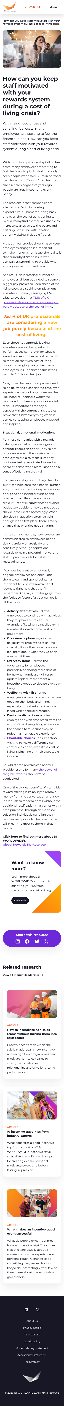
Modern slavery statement (32, 1348)
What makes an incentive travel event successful (31, 1231)
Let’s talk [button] (20, 900)
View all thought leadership (21, 975)
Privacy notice (32, 1327)
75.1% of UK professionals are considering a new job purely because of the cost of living (30, 302)
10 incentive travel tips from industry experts (28, 1133)
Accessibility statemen (31, 1355)
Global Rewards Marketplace (24, 844)
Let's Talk (30, 7)
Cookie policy (32, 1341)
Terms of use (32, 1334)
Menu (53, 7)
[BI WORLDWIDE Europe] (9, 7)
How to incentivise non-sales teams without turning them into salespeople (32, 1034)
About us (32, 1320)
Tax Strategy (32, 1361)
